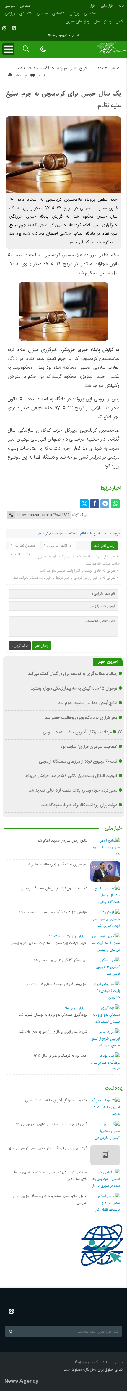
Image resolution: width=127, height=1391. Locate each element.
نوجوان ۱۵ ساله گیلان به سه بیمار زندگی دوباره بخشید (73, 688)
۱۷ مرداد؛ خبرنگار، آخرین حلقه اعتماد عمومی (82, 732)
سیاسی (42, 13)
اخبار (93, 5)
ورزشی (74, 13)
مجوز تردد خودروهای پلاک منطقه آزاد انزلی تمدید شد (73, 790)
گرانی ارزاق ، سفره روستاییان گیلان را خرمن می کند (51, 1124)
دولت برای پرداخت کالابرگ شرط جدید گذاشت (79, 805)
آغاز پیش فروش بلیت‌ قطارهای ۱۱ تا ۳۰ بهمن (56, 984)
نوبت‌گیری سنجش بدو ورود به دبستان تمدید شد (53, 1014)
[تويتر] (84, 503)
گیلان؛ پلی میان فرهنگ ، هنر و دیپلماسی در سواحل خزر (48, 1148)
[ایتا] (4, 28)
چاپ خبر (20, 75)
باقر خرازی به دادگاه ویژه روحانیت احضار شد (81, 717)
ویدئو (108, 21)
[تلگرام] (104, 503)
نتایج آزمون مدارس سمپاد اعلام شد (87, 703)
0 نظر (41, 75)
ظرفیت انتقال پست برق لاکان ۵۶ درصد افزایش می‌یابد (71, 776)
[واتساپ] (115, 503)
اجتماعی (90, 13)
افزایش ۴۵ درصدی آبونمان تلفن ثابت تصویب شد (53, 912)
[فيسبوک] (94, 503)
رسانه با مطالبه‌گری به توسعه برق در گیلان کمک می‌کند (72, 673)
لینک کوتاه (79, 515)
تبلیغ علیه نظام (90, 533)
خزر (97, 21)
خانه (122, 5)
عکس (120, 21)
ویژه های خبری (77, 21)
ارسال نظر (41, 645)
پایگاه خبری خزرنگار (87, 1362)
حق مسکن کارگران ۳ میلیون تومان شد (60, 960)
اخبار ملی (108, 5)
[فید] (13, 28)
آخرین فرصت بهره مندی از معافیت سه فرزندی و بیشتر (49, 943)
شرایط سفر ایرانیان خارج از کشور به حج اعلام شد (53, 1032)
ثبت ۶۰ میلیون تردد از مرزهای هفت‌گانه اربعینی (78, 761)
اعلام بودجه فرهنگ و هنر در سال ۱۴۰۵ (60, 1056)
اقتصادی (58, 13)
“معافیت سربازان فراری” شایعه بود (88, 746)
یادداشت (114, 1088)
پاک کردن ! (20, 645)
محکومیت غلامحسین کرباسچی (57, 533)
